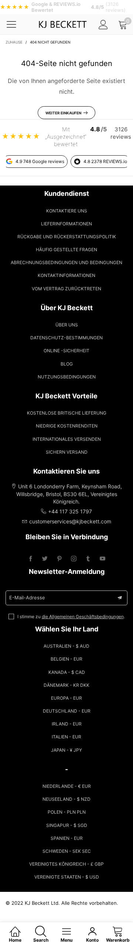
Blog (67, 364)
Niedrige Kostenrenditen (67, 426)
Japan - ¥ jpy (66, 750)
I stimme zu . (71, 616)
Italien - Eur (66, 737)
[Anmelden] (103, 24)
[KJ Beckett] (62, 24)
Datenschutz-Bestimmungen (66, 337)
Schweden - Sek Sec (66, 851)
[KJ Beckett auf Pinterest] (59, 559)
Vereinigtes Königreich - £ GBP (66, 864)
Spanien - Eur (67, 838)
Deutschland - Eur (67, 711)
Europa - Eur (66, 698)
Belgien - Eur (66, 659)
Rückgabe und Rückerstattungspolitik (66, 236)
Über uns (66, 325)
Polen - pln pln (67, 812)
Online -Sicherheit (66, 350)
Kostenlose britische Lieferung (66, 413)
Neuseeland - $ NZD (66, 799)
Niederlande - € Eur (66, 786)
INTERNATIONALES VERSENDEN (67, 439)
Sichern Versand (67, 452)
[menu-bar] (16, 24)
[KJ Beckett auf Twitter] (45, 559)
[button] (119, 598)
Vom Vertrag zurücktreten (66, 288)
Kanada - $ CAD (66, 672)
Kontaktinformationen (66, 275)
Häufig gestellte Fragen (66, 249)
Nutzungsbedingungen (67, 377)
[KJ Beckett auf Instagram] (73, 559)
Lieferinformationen (66, 223)
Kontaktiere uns (66, 211)
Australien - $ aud (66, 646)
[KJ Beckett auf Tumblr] (88, 559)
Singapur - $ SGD (66, 825)
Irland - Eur (67, 724)
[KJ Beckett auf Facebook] (30, 559)
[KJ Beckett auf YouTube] (102, 559)
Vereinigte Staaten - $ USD (66, 877)
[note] (66, 7)
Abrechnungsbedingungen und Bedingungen (66, 262)
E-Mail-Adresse (27, 597)
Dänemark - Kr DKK (66, 685)
